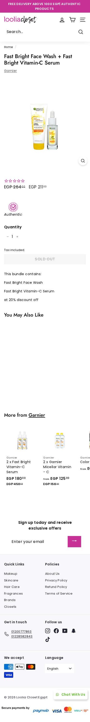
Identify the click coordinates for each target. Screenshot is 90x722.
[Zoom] (82, 160)
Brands (10, 600)
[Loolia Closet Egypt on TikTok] (47, 639)
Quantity (13, 227)
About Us (52, 573)
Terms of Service (59, 593)
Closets (10, 606)
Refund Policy (56, 587)
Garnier (10, 70)
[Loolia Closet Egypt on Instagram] (47, 630)
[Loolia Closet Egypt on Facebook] (56, 630)
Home (8, 47)
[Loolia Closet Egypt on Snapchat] (73, 630)
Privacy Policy (56, 580)
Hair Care (12, 587)
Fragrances (13, 593)
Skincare (11, 580)
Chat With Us (73, 694)
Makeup (10, 573)
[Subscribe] (74, 541)
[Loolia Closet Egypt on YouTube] (64, 630)
